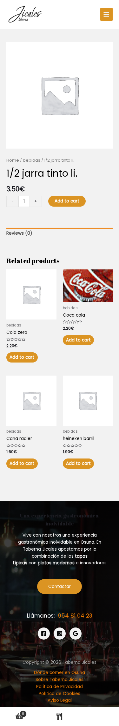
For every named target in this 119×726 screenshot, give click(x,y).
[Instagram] (60, 633)
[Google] (75, 633)
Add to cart (67, 201)
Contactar (59, 586)
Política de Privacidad (59, 687)
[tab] (59, 233)
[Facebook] (44, 633)
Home (12, 160)
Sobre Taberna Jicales (59, 680)
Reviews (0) (19, 233)
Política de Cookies (59, 694)
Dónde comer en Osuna (59, 673)
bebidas (31, 160)
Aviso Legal (60, 700)
